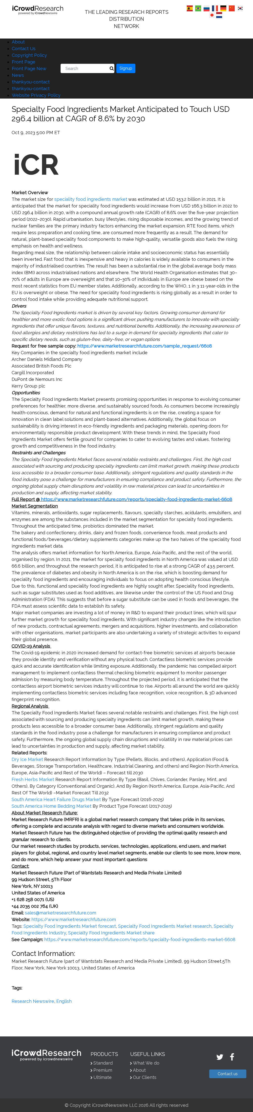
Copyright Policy (29, 55)
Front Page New (29, 68)
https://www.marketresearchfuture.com (73, 919)
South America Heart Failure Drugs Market (56, 799)
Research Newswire (33, 1001)
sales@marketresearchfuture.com (60, 912)
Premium (102, 1070)
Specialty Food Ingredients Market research (164, 926)
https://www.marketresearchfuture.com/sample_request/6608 (144, 346)
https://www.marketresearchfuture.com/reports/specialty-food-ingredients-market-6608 (136, 499)
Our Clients (144, 1077)
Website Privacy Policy (36, 95)
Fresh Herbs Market (33, 779)
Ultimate (102, 1077)
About (18, 41)
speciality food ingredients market (90, 199)
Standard (103, 1063)
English (64, 1001)
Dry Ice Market (27, 759)
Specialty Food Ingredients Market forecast (69, 926)
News (18, 75)
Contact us (228, 1073)
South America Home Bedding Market (51, 806)
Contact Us (24, 48)
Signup (126, 68)
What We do (146, 1063)
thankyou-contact (31, 81)
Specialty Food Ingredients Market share (111, 932)
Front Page (23, 61)
